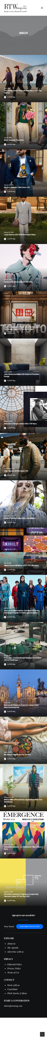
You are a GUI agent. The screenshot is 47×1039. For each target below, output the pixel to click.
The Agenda (12, 947)
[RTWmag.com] (23, 8)
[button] (42, 8)
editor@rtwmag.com (13, 1006)
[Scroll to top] (42, 1034)
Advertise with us (15, 951)
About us (11, 943)
